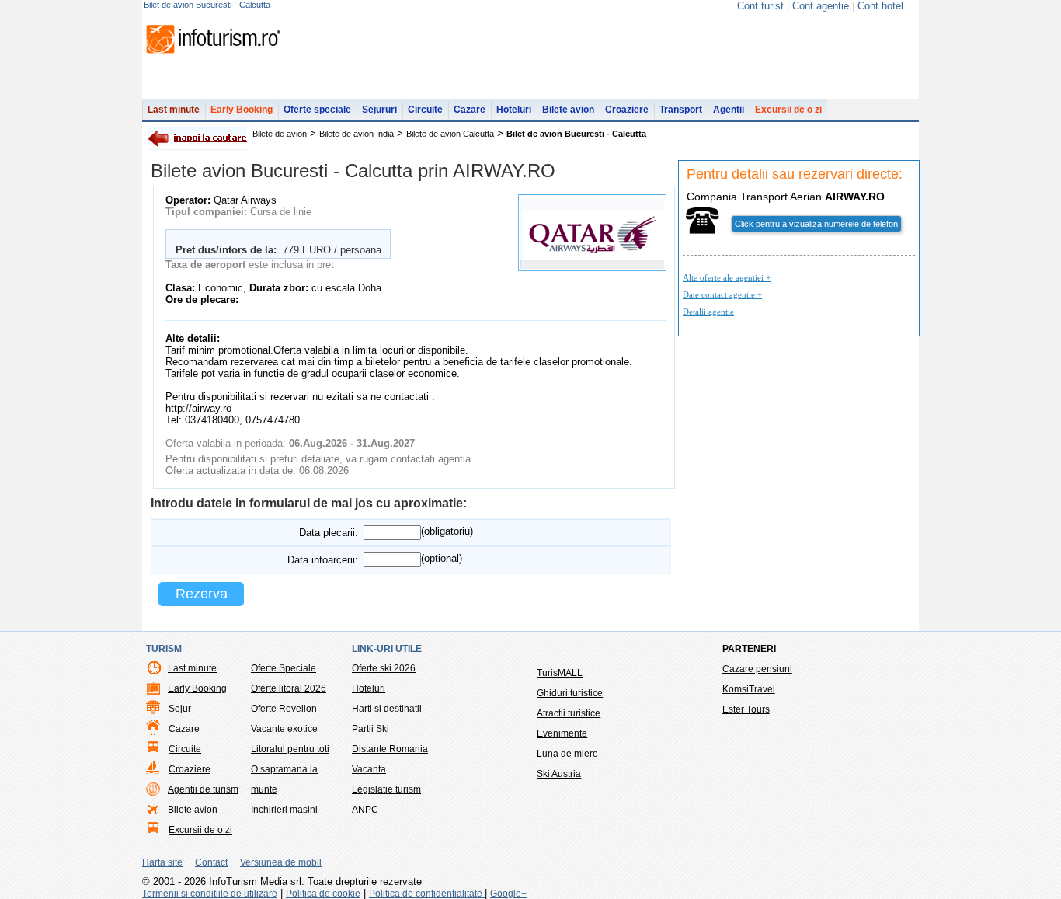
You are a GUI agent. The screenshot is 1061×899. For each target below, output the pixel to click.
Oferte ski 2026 (384, 668)
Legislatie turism (386, 789)
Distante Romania (390, 749)
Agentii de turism (203, 789)
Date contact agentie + (722, 294)
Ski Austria (559, 773)
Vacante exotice (284, 728)
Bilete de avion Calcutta (450, 133)
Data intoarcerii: (322, 560)
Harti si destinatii (387, 708)
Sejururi (379, 109)
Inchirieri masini (284, 809)
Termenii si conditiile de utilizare (209, 893)
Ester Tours (746, 709)
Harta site (162, 862)
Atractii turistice (568, 713)
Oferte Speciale (283, 668)
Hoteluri (513, 109)
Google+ (508, 893)
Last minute (174, 109)
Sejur (180, 708)
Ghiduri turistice (570, 693)
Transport (680, 109)
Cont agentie (820, 6)
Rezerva (202, 593)
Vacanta (369, 769)
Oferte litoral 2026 (288, 688)
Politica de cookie (323, 893)
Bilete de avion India (356, 133)
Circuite (425, 109)
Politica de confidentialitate (427, 893)
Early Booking (241, 109)
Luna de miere (567, 753)
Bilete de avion (279, 133)
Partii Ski (370, 728)
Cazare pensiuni (757, 669)
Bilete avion (568, 109)
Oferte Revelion (284, 708)
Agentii (728, 109)
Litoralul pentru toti (290, 749)
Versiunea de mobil (281, 862)
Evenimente (562, 733)
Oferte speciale (317, 109)
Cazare (469, 109)
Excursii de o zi (788, 109)
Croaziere (627, 109)
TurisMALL (560, 672)
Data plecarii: (328, 532)
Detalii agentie (708, 311)
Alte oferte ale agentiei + (727, 277)
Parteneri (749, 648)
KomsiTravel (748, 689)
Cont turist (760, 6)
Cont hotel (880, 6)
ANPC (365, 809)
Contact (211, 862)
